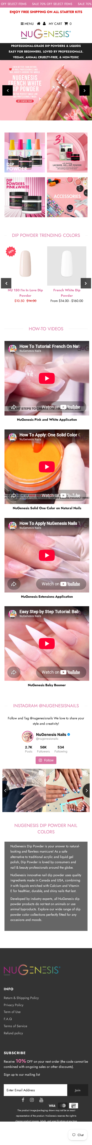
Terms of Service (15, 1026)
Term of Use (12, 1011)
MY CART (60, 23)
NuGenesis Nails (56, 1137)
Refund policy (13, 1033)
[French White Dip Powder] (66, 266)
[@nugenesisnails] (27, 736)
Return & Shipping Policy (21, 997)
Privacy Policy (13, 1005)
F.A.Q (8, 1019)
